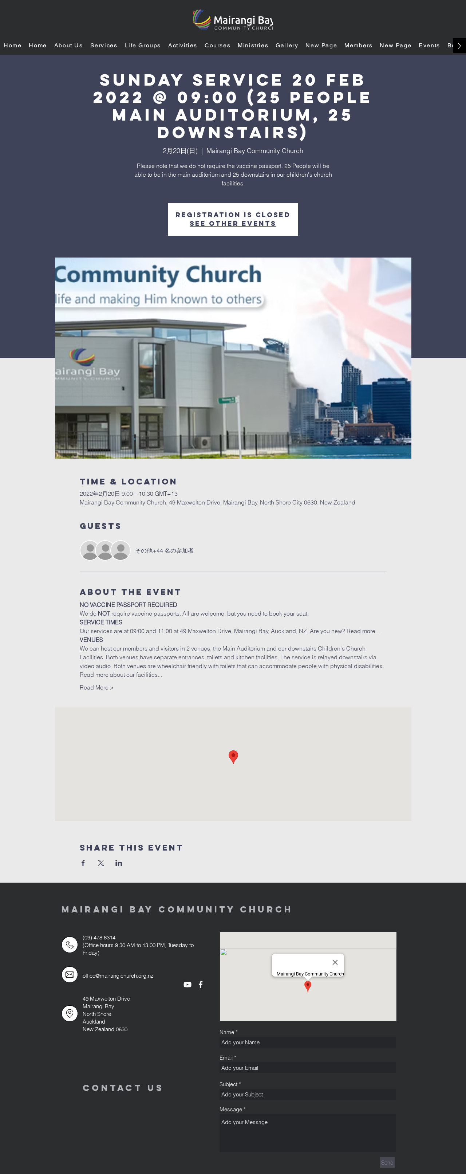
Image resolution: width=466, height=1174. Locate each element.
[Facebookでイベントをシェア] (83, 863)
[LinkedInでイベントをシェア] (118, 863)
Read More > (97, 687)
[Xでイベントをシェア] (101, 863)
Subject (228, 1084)
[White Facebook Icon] (200, 984)
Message (231, 1109)
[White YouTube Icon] (187, 984)
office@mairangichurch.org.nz (118, 975)
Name (227, 1032)
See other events (233, 223)
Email (226, 1057)
